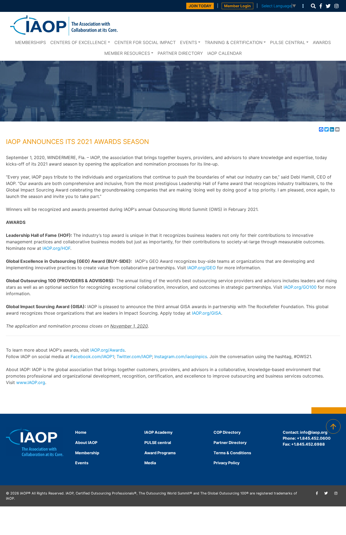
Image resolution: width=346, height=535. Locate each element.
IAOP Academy (158, 432)
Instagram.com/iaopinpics (180, 356)
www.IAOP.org (30, 382)
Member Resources (127, 53)
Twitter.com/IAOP (134, 356)
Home (80, 432)
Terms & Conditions (232, 452)
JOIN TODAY (200, 6)
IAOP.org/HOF (56, 248)
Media (150, 462)
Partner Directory (180, 53)
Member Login (237, 6)
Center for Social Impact (145, 42)
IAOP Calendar (224, 53)
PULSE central (287, 42)
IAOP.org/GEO (201, 267)
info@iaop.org (313, 432)
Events (188, 42)
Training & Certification (233, 42)
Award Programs (160, 452)
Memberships (30, 42)
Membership (87, 452)
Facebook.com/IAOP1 (92, 356)
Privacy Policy (226, 462)
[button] (313, 6)
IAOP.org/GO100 (300, 287)
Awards (322, 42)
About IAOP (86, 442)
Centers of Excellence (78, 42)
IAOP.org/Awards (107, 350)
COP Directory (227, 432)
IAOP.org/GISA (206, 313)
